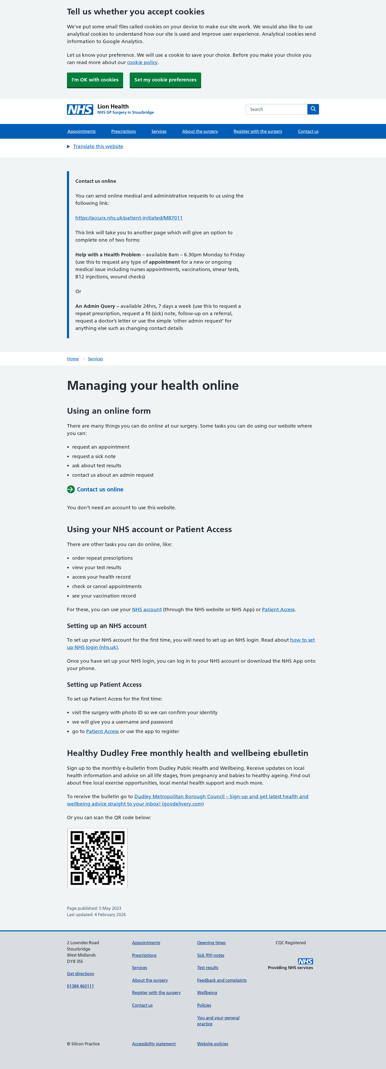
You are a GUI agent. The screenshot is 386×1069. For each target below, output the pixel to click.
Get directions (80, 973)
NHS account (147, 609)
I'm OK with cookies (95, 80)
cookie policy (142, 62)
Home (73, 358)
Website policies (212, 1043)
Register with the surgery (258, 131)
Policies (204, 1005)
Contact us (308, 131)
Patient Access (278, 609)
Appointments (81, 131)
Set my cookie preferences (165, 80)
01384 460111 (80, 986)
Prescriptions (123, 131)
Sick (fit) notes (210, 955)
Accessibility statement (154, 1043)
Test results (207, 967)
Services (159, 131)
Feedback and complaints (222, 980)
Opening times (211, 942)
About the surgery (200, 131)
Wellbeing (207, 992)
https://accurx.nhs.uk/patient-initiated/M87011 (129, 218)
